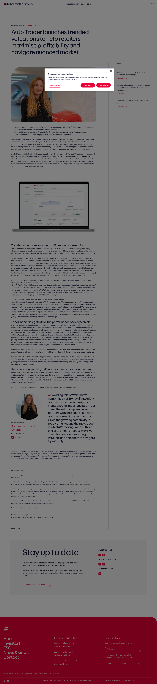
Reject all (88, 85)
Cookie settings (55, 85)
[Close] (111, 71)
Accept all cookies (103, 85)
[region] (79, 79)
